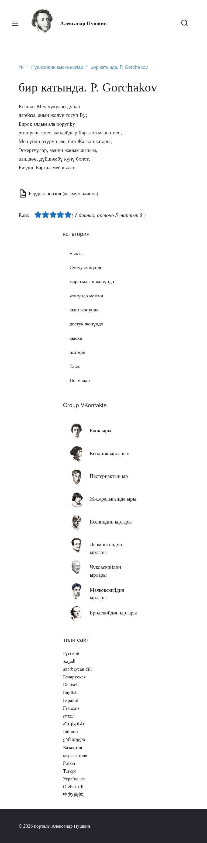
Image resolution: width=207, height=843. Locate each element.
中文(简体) (74, 794)
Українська (74, 779)
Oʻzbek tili (73, 786)
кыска (76, 338)
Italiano (70, 731)
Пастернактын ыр (109, 476)
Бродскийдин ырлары (113, 612)
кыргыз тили (75, 755)
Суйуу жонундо (86, 267)
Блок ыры (100, 430)
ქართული (74, 739)
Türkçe (69, 771)
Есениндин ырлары (111, 521)
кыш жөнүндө (84, 309)
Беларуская (74, 677)
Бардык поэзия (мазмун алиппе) (63, 193)
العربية (69, 661)
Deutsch (71, 684)
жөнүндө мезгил (86, 295)
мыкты (77, 253)
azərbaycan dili (77, 669)
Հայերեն (73, 723)
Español (70, 700)
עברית (68, 716)
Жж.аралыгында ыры (113, 498)
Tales (75, 366)
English (70, 692)
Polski (69, 763)
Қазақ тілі (72, 747)
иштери (77, 352)
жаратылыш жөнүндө (92, 281)
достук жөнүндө (86, 323)
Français (71, 708)
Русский (71, 653)
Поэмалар (80, 380)
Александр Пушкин (83, 23)
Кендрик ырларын (109, 453)
